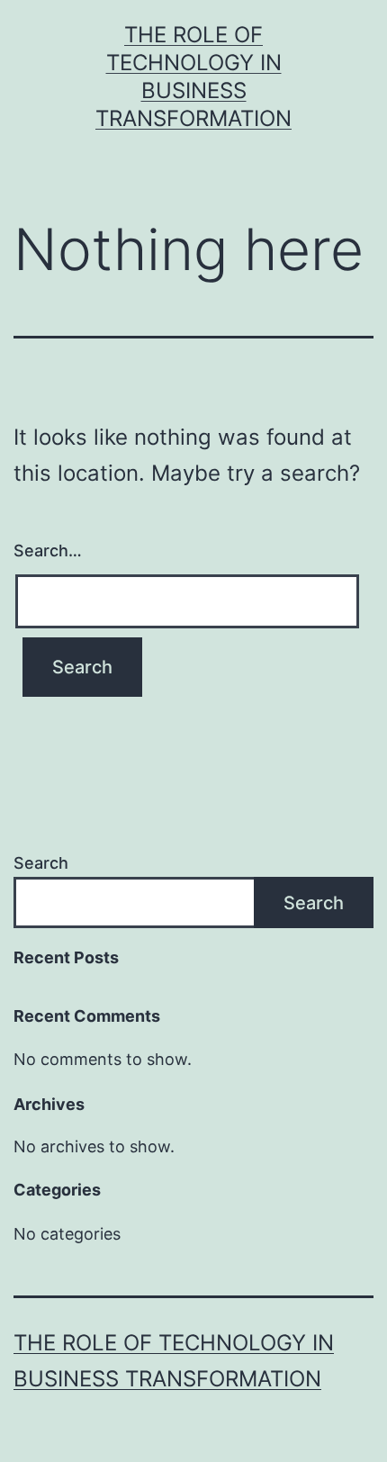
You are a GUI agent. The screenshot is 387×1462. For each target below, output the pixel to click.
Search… (48, 550)
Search (41, 862)
